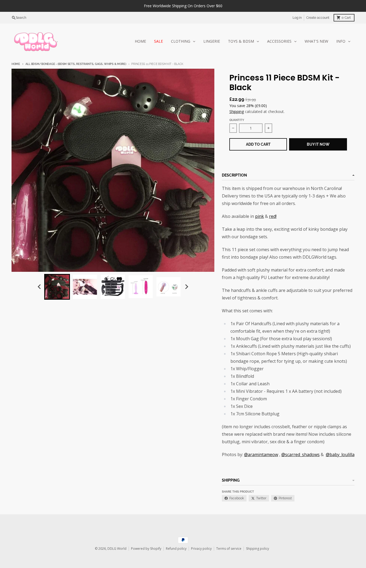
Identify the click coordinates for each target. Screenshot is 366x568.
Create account (317, 18)
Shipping (236, 111)
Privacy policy (201, 548)
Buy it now (318, 144)
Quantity (236, 120)
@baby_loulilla (340, 454)
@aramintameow (261, 454)
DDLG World (116, 548)
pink (259, 216)
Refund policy (176, 548)
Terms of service (228, 548)
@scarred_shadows (300, 454)
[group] (57, 287)
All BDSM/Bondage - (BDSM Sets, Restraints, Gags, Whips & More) (75, 64)
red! (273, 216)
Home (16, 64)
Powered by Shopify (146, 548)
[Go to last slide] (39, 286)
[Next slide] (186, 286)
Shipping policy (257, 548)
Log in (297, 18)
